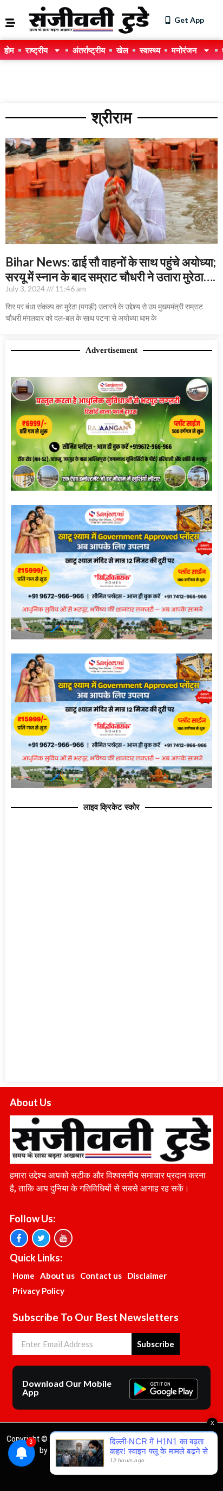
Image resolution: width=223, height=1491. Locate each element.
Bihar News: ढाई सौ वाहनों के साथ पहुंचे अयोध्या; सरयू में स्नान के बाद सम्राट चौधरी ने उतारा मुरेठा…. (110, 269)
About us (57, 1275)
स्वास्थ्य (150, 50)
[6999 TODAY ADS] (111, 487)
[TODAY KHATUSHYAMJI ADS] (111, 636)
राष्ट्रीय (36, 50)
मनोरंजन (184, 50)
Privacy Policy (38, 1291)
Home (23, 1275)
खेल (122, 50)
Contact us (101, 1275)
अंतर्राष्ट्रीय (89, 50)
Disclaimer (147, 1275)
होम (9, 50)
